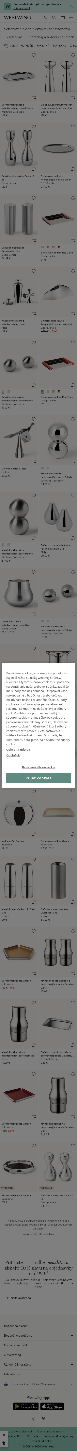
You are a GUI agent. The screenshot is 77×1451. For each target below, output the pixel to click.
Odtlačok (13, 755)
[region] (38, 725)
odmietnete (14, 739)
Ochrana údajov (18, 749)
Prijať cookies (38, 778)
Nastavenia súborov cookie (38, 767)
